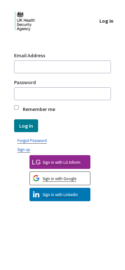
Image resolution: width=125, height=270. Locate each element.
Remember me (39, 109)
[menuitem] (60, 195)
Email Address (29, 55)
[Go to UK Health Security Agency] (30, 20)
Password (25, 82)
